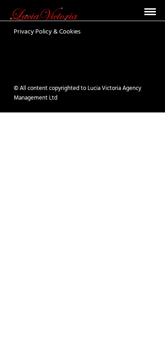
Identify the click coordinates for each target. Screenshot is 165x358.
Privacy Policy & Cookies (47, 32)
